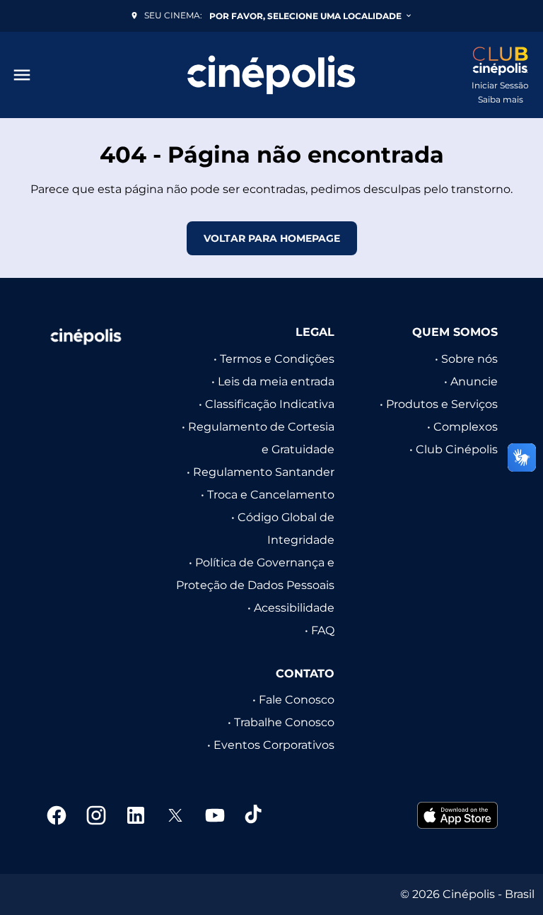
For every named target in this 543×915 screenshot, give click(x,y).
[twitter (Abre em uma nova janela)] (175, 815)
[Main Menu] (22, 75)
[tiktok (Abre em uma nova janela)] (254, 815)
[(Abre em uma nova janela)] (457, 815)
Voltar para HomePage (272, 238)
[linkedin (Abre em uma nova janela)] (135, 815)
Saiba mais (500, 99)
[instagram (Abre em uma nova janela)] (96, 815)
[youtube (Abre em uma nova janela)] (215, 815)
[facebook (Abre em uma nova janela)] (56, 815)
